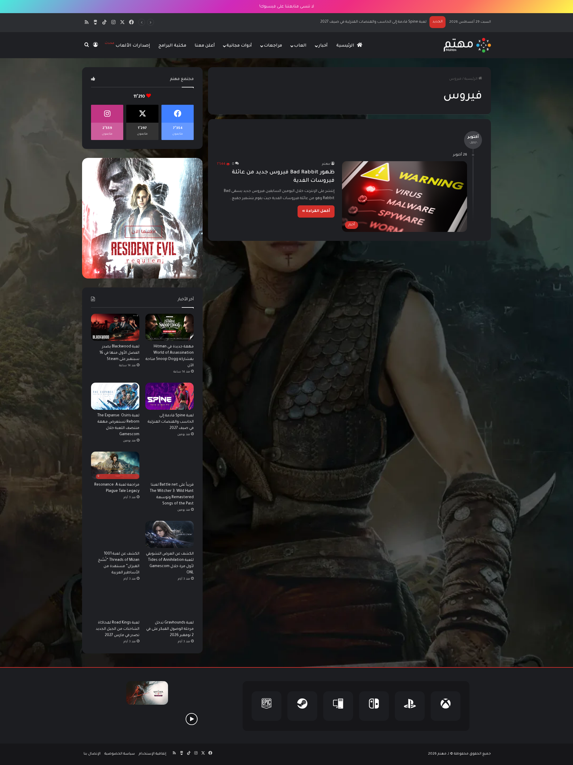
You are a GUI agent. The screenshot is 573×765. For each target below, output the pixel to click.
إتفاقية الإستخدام (152, 754)
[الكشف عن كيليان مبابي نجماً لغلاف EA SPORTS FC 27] (103, 719)
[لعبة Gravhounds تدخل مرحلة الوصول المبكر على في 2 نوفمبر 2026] (169, 603)
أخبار (323, 46)
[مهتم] (467, 45)
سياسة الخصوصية (119, 754)
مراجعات (273, 46)
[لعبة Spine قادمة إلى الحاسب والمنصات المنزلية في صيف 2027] (169, 396)
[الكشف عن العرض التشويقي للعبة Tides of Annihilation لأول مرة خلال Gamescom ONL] (169, 534)
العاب (300, 46)
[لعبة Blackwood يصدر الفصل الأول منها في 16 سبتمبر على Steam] (115, 327)
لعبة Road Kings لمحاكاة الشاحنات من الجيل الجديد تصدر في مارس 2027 (117, 629)
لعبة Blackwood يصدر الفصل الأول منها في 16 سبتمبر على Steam (119, 353)
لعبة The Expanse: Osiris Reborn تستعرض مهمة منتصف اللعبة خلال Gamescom (356, 22)
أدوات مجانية (239, 46)
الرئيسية (345, 46)
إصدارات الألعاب (127, 44)
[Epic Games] (266, 706)
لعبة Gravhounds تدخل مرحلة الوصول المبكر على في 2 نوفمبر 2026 (170, 629)
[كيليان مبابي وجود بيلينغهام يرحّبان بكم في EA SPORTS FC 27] (147, 719)
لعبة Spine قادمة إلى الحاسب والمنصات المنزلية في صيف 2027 (171, 422)
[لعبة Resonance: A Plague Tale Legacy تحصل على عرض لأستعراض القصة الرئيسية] (191, 719)
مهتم (326, 164)
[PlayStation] (410, 706)
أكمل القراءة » (316, 211)
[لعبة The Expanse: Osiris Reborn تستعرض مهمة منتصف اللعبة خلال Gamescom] (115, 396)
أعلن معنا (205, 46)
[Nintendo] (374, 706)
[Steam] (302, 706)
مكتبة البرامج (172, 46)
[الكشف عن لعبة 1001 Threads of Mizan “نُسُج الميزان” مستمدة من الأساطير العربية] (115, 534)
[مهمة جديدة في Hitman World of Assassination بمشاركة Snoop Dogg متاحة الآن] (169, 327)
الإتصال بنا (92, 754)
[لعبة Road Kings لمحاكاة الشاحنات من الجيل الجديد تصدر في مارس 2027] (115, 603)
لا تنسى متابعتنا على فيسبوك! (286, 6)
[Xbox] (445, 706)
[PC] (338, 706)
